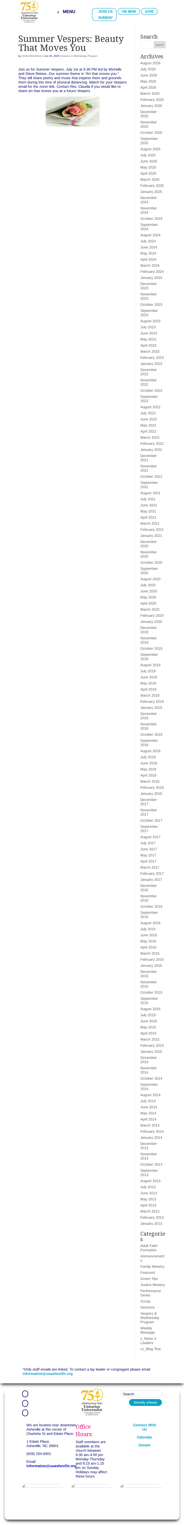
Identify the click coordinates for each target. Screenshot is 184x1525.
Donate (145, 1445)
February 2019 (152, 701)
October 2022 (151, 390)
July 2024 (148, 241)
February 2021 (152, 530)
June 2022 (148, 419)
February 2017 (152, 873)
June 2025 (148, 161)
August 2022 (150, 407)
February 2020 (152, 615)
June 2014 (148, 1107)
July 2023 (148, 327)
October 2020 (151, 562)
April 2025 (148, 173)
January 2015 (151, 1052)
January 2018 (151, 794)
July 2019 (148, 671)
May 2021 (148, 511)
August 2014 (150, 1095)
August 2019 (150, 665)
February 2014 (152, 1131)
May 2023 (148, 339)
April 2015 (148, 1033)
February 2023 (152, 358)
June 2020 (148, 591)
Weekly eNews (145, 1402)
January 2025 (151, 192)
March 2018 (149, 781)
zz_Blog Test (150, 1349)
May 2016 (148, 941)
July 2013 (148, 1187)
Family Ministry (152, 1266)
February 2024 (152, 272)
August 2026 (150, 63)
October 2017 (151, 820)
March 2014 (149, 1125)
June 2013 (148, 1193)
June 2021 (148, 505)
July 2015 (148, 1015)
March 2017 (149, 867)
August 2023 (150, 321)
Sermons (147, 1307)
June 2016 (148, 935)
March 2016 (149, 953)
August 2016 (150, 923)
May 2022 (148, 425)
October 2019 (151, 648)
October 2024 (151, 219)
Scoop (145, 1301)
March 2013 (149, 1211)
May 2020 (148, 597)
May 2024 (148, 253)
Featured (147, 1273)
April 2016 (148, 947)
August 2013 (150, 1181)
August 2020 (150, 579)
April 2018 (148, 775)
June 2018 (148, 763)
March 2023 (149, 351)
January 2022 (151, 450)
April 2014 (148, 1119)
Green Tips (149, 1279)
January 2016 (151, 966)
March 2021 (149, 523)
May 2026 (148, 81)
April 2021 (148, 517)
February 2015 (152, 1045)
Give (149, 11)
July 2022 (148, 413)
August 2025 (150, 149)
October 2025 (151, 133)
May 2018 (148, 769)
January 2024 (151, 278)
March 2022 (149, 437)
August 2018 (150, 751)
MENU (69, 11)
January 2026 (151, 106)
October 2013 (151, 1164)
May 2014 (148, 1113)
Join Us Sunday (105, 14)
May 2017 (148, 855)
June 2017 (148, 849)
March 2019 (149, 695)
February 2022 (152, 444)
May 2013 (148, 1199)
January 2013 (151, 1223)
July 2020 (148, 585)
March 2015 (149, 1039)
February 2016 (152, 959)
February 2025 (152, 186)
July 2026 (148, 69)
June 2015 (148, 1021)
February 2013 (152, 1217)
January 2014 (151, 1137)
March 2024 (149, 265)
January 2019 (151, 708)
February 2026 (152, 100)
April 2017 (148, 861)
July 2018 (148, 757)
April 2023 (148, 345)
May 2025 (148, 167)
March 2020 (149, 609)
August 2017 (150, 837)
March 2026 (149, 93)
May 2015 (148, 1027)
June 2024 (148, 247)
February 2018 (152, 787)
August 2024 (150, 235)
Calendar (144, 1437)
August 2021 (150, 493)
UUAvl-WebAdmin (32, 55)
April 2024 (148, 259)
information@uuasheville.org (48, 1374)
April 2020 (148, 603)
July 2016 (148, 929)
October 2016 (151, 906)
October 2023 (151, 305)
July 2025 (148, 155)
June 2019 (148, 677)
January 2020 (151, 622)
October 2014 (151, 1078)
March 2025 (149, 179)
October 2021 (151, 476)
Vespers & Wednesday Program (79, 55)
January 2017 (151, 880)
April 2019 (148, 689)
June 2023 (148, 333)
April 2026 (148, 87)
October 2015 (151, 992)
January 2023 (151, 364)
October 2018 (151, 734)
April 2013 (148, 1205)
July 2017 (148, 843)
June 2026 (148, 75)
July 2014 (148, 1101)
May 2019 (148, 683)
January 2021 (151, 536)
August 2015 (150, 1009)
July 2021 (148, 499)
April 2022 (148, 431)
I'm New (129, 11)
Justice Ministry (152, 1285)
